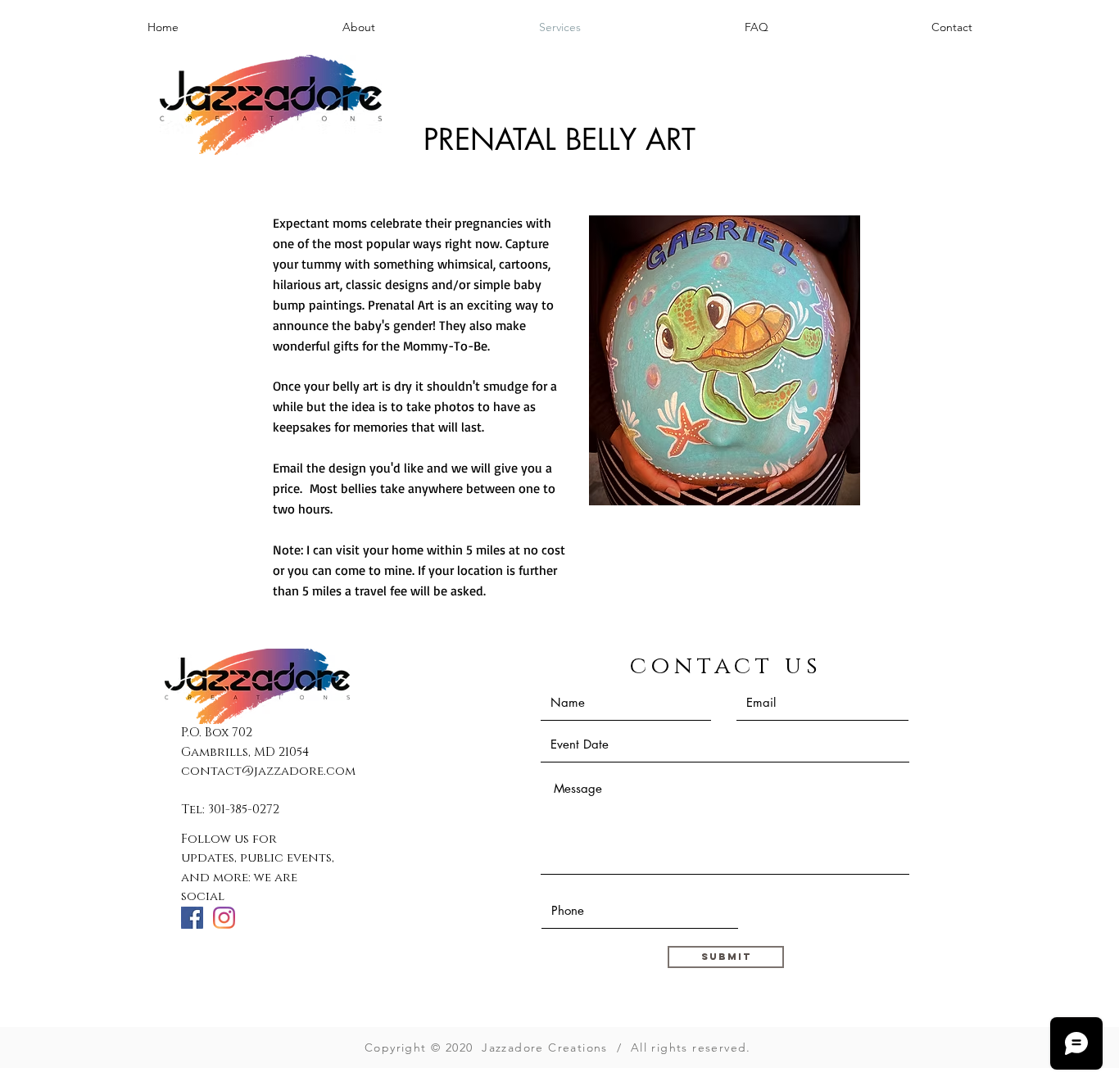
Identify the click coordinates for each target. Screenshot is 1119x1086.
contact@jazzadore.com (268, 771)
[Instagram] (224, 918)
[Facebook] (192, 918)
